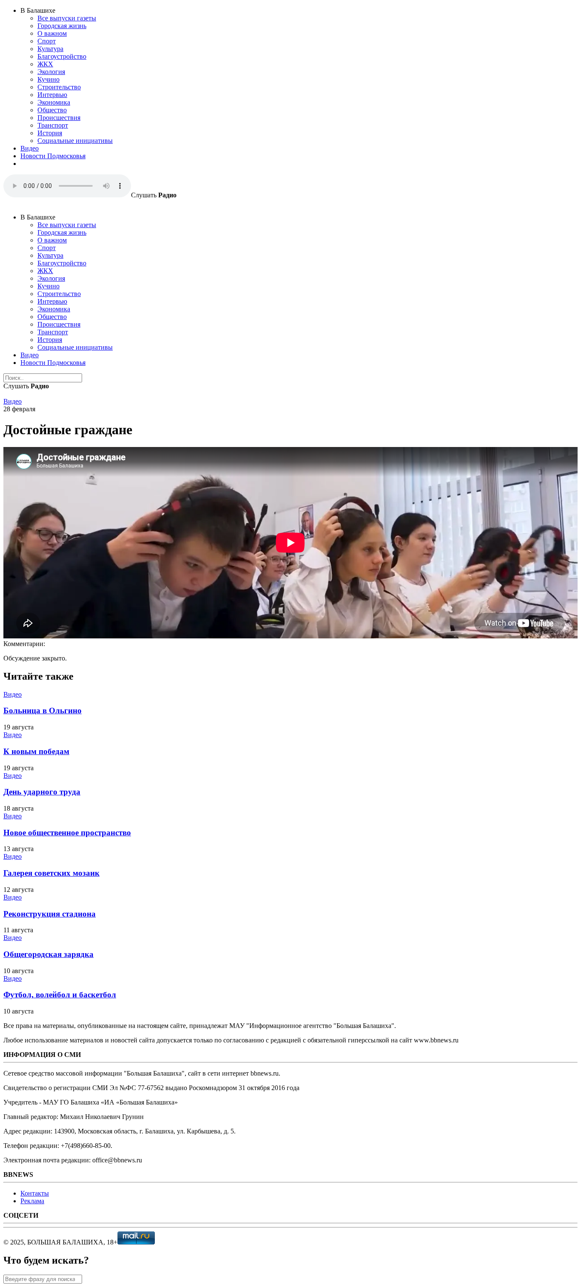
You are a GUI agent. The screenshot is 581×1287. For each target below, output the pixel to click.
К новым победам (36, 751)
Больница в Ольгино (42, 710)
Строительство (59, 87)
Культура (50, 48)
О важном (52, 33)
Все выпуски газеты (66, 18)
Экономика (53, 102)
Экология (51, 71)
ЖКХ (45, 64)
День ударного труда (41, 791)
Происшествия (58, 117)
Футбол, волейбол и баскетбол (59, 994)
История (49, 133)
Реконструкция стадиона (49, 913)
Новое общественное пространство (67, 832)
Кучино (48, 79)
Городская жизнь (61, 25)
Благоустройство (61, 56)
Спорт (46, 41)
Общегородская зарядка (48, 954)
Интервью (52, 94)
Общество (52, 110)
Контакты (34, 1193)
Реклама (32, 1200)
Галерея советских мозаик (51, 872)
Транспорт (52, 125)
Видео (29, 148)
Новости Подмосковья (52, 155)
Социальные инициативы (75, 140)
